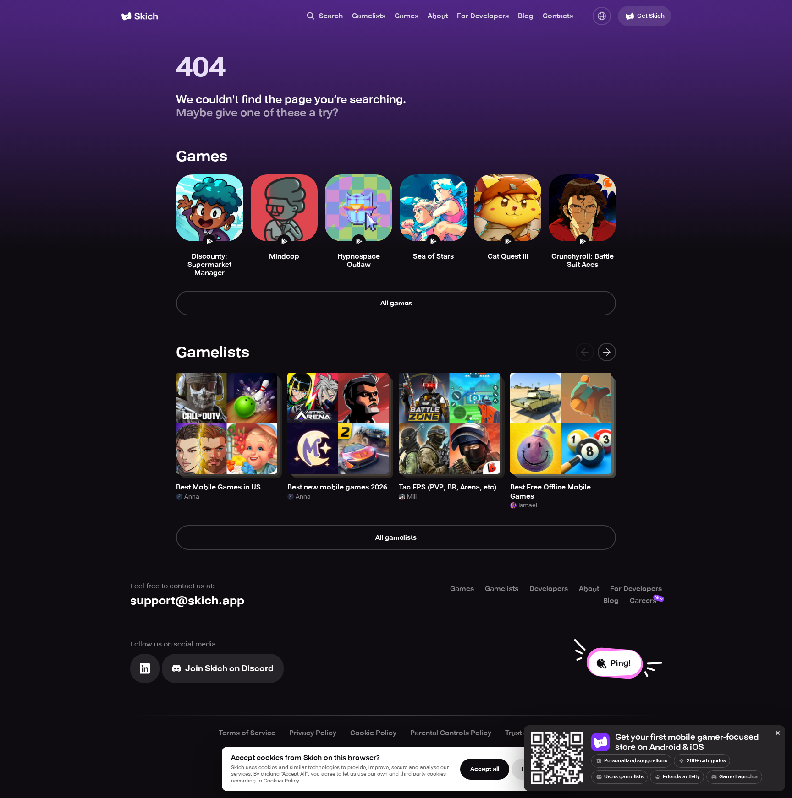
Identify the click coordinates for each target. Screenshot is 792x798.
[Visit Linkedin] (145, 668)
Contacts (558, 16)
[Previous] (585, 352)
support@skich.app (187, 600)
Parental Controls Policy (450, 733)
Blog (526, 16)
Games (406, 16)
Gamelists (368, 16)
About (438, 16)
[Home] (139, 16)
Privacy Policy (312, 733)
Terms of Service (247, 733)
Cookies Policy (281, 781)
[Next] (607, 352)
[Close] (778, 733)
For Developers (483, 16)
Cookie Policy (373, 733)
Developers (548, 589)
